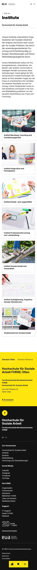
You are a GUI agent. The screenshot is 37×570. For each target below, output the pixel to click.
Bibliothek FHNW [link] (9, 496)
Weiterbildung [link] (7, 458)
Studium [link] (5, 455)
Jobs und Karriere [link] (9, 498)
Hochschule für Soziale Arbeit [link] (14, 450)
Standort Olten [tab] (8, 359)
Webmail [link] (5, 516)
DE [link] (31, 4)
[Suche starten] (18, 564)
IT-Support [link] (6, 511)
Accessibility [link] (6, 558)
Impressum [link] (5, 556)
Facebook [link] (6, 476)
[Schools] (12, 564)
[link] (8, 4)
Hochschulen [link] (7, 490)
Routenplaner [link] (9, 399)
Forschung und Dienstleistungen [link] (15, 461)
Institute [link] (5, 453)
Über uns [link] (7, 13)
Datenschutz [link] (6, 553)
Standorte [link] (6, 493)
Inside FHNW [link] (7, 513)
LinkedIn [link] (5, 470)
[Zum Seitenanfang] (4, 413)
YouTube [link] (5, 478)
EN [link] (34, 4)
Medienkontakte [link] (8, 501)
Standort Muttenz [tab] (25, 359)
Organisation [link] (7, 488)
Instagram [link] (6, 473)
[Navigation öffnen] (25, 564)
